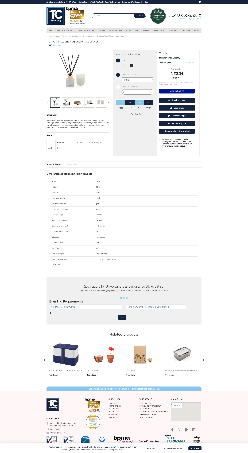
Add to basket (177, 91)
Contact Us (126, 2)
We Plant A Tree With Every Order (108, 2)
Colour (124, 60)
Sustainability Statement (150, 406)
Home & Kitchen (74, 36)
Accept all (195, 448)
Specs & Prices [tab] (54, 164)
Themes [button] (196, 30)
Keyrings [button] (146, 30)
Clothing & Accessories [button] (64, 30)
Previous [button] (44, 360)
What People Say (137, 2)
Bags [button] (50, 30)
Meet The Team (71, 2)
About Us (50, 2)
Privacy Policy (146, 409)
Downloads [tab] (71, 164)
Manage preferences (173, 448)
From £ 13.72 (169, 375)
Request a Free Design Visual (177, 131)
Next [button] (203, 360)
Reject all (151, 448)
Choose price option (129, 75)
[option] (66, 360)
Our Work (91, 2)
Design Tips (83, 2)
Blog (146, 2)
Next (122, 317)
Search (140, 16)
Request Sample (178, 116)
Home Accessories (88, 36)
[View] (55, 102)
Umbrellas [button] (186, 30)
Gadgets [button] (128, 30)
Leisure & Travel (60, 36)
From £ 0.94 (130, 375)
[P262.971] (132, 65)
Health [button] (137, 30)
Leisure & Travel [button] (158, 30)
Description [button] (52, 115)
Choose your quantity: (130, 87)
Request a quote (178, 123)
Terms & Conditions (148, 414)
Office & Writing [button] (173, 30)
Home (50, 36)
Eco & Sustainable (115, 30)
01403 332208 (185, 14)
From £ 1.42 (91, 375)
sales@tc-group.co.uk (191, 18)
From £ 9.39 (53, 375)
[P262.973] (128, 65)
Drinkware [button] (101, 30)
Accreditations (59, 2)
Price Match (114, 409)
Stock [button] (49, 135)
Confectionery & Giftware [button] (85, 30)
